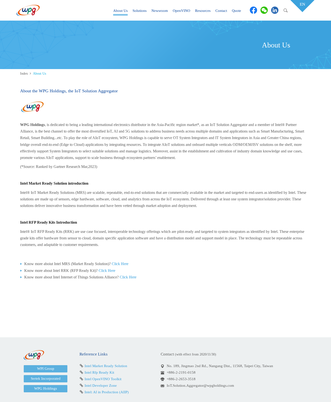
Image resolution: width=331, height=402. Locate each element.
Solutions (140, 11)
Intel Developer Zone (101, 385)
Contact (221, 11)
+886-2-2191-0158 (181, 372)
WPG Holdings (45, 388)
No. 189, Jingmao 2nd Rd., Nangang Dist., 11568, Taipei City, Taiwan (220, 366)
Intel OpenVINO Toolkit (103, 379)
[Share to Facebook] (253, 10)
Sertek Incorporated (46, 378)
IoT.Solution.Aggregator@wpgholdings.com (200, 385)
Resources (203, 11)
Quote (236, 11)
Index (24, 73)
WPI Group (45, 368)
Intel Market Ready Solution (106, 366)
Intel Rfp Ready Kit (99, 372)
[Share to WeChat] (264, 10)
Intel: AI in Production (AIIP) (107, 392)
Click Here (120, 264)
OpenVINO (181, 11)
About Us (120, 11)
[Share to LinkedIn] (275, 10)
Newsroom (159, 11)
